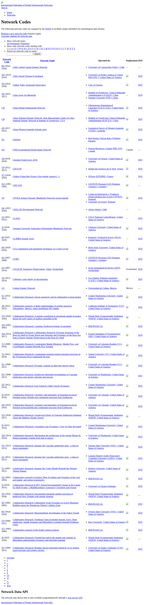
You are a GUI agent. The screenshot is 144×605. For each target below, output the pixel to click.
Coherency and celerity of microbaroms (30, 279)
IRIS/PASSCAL (95, 326)
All (8, 43)
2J (3, 227)
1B (3, 158)
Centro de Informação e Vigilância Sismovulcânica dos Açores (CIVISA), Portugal (105, 196)
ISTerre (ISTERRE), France (100, 176)
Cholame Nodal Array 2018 (25, 160)
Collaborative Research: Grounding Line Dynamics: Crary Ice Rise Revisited (47, 426)
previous (10, 558)
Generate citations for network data (16, 36)
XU (3, 374)
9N (3, 247)
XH (3, 334)
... (7, 563)
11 (8, 578)
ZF (3, 384)
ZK (3, 208)
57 (8, 583)
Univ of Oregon (95, 85)
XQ (3, 75)
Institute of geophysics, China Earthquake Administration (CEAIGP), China (106, 93)
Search (37, 54)
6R (3, 66)
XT (3, 175)
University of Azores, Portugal (101, 202)
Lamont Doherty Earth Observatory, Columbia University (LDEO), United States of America (105, 458)
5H (3, 94)
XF (3, 503)
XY (3, 415)
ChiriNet (16, 139)
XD (3, 435)
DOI (140, 76)
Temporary (25, 43)
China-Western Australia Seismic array (30, 129)
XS (3, 494)
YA (3, 477)
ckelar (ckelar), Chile (97, 209)
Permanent (15, 43)
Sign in (4, 7)
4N (3, 128)
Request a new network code (14, 33)
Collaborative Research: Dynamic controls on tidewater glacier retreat (43, 365)
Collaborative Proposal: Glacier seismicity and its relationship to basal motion (47, 297)
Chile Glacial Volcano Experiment (28, 76)
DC (3, 150)
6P (3, 237)
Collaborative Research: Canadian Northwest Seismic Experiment (42, 326)
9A (3, 258)
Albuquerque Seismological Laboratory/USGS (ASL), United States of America (106, 108)
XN (3, 325)
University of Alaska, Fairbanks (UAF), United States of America (106, 549)
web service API (75, 598)
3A (3, 278)
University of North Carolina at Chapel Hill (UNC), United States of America (105, 76)
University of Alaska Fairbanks (102, 486)
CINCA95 (17, 185)
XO (3, 184)
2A (3, 268)
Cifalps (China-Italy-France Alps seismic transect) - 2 (36, 176)
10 (8, 575)
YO (3, 316)
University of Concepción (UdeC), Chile (106, 67)
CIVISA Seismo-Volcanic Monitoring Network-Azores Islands (40, 198)
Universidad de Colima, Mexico (102, 288)
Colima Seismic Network (24, 288)
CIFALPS (17, 169)
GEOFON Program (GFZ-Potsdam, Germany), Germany (104, 185)
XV (3, 529)
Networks (11, 15)
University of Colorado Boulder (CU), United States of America (105, 345)
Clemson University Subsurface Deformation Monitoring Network (42, 228)
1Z (3, 217)
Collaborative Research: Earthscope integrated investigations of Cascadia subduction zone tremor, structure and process (45, 375)
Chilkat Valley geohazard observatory (29, 85)
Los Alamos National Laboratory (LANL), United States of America (103, 279)
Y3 (3, 344)
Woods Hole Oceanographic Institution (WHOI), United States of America (105, 317)
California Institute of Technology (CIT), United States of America (106, 307)
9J (3, 425)
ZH (3, 405)
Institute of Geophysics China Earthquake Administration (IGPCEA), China (106, 119)
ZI (3, 395)
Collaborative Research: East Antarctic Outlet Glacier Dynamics (41, 386)
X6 (3, 84)
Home (9, 12)
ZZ (3, 457)
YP (3, 167)
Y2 (3, 468)
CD (3, 108)
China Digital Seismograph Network (29, 108)
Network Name (47, 60)
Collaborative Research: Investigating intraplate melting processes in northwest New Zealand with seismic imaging (43, 495)
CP (3, 198)
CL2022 (16, 218)
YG (3, 445)
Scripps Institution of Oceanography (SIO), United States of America (104, 335)
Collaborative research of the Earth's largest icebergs (36, 530)
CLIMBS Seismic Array (23, 238)
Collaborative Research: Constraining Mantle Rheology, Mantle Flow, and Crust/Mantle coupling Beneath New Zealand (45, 345)
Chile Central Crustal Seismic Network (30, 67)
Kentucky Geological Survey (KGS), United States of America (104, 238)
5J (3, 485)
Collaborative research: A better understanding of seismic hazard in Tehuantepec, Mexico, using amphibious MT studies (42, 307)
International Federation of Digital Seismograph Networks (27, 602)
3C (3, 296)
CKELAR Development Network (28, 209)
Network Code (7, 60)
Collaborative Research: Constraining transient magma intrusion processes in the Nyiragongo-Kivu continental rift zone (46, 355)
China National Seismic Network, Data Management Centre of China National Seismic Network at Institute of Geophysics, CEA (43, 119)
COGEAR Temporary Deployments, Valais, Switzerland (38, 269)
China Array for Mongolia (24, 95)
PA (3, 139)
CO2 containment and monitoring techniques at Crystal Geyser (40, 249)
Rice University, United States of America (106, 522)
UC (3, 288)
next (9, 586)
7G (3, 354)
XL (3, 364)
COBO (16, 259)
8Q (3, 511)
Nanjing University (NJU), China (103, 98)
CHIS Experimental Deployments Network (32, 150)
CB (3, 119)
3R (3, 306)
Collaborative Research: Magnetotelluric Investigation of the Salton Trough (46, 513)
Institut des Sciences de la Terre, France (105, 169)
